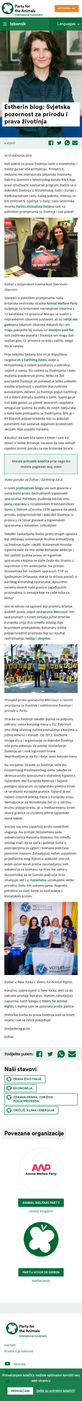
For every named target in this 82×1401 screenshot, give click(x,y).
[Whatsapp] (67, 143)
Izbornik (18, 24)
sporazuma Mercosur (52, 612)
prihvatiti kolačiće (36, 461)
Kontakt (10, 1345)
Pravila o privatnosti (18, 1351)
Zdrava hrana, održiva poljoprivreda (33, 1099)
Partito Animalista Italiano (35, 206)
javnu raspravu (15, 504)
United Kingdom (41, 1207)
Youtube (19, 1364)
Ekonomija (23, 1088)
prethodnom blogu (30, 488)
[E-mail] (75, 143)
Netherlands (41, 1277)
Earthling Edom (35, 360)
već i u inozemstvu (33, 880)
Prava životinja (27, 1079)
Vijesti (11, 143)
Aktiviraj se (66, 8)
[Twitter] (59, 143)
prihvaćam (20, 1391)
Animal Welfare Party (62, 303)
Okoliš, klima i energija (33, 1110)
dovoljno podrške (61, 330)
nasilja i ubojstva (37, 638)
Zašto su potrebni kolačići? (55, 1391)
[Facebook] (51, 143)
